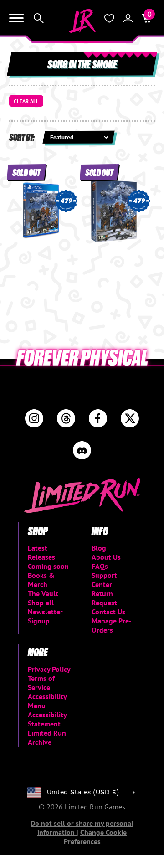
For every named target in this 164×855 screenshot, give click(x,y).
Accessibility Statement (47, 719)
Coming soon (48, 566)
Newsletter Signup (45, 616)
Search (39, 18)
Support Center (104, 580)
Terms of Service (41, 683)
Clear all (26, 101)
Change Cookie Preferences (95, 837)
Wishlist (109, 18)
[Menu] (16, 18)
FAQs (100, 566)
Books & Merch (41, 580)
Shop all (41, 602)
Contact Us (108, 611)
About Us (106, 556)
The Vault (43, 593)
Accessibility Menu (47, 701)
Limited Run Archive (47, 737)
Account (128, 18)
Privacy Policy (49, 669)
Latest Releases (41, 552)
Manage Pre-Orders (112, 625)
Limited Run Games (82, 21)
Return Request (104, 598)
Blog (99, 547)
